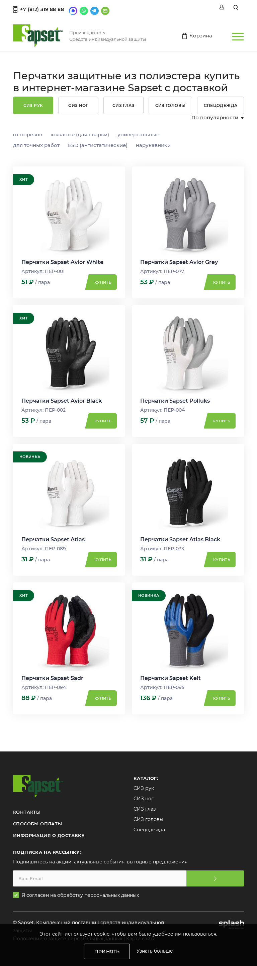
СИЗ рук (33, 105)
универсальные (138, 134)
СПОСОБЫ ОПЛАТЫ (37, 823)
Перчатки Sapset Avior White (62, 262)
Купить (102, 282)
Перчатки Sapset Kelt (170, 678)
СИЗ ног (78, 105)
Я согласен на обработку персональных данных (80, 895)
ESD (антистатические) (97, 145)
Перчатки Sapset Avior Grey (179, 262)
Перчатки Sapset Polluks (175, 401)
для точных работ (36, 145)
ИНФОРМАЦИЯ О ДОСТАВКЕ (48, 835)
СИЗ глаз (123, 105)
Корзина (200, 35)
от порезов (27, 134)
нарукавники (153, 145)
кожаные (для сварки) (80, 134)
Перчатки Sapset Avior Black (61, 401)
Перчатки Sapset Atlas (53, 539)
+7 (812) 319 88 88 (42, 9)
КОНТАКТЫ (26, 812)
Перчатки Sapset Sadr (52, 678)
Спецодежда (221, 105)
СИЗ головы (170, 105)
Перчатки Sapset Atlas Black (180, 539)
